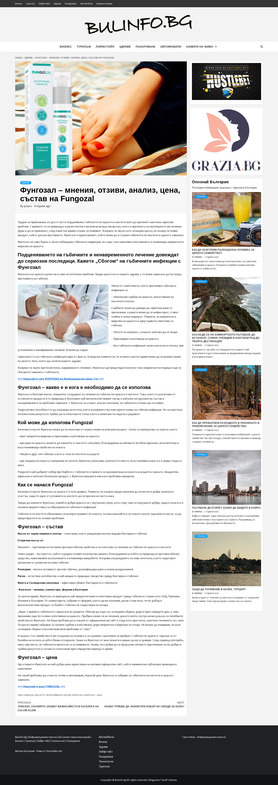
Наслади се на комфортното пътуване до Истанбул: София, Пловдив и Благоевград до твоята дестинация (225, 338)
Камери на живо (104, 3)
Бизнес (18, 3)
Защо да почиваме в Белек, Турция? (219, 589)
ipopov (28, 206)
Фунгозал (77, 695)
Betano (19, 751)
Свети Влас (188, 737)
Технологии (106, 761)
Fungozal (29, 695)
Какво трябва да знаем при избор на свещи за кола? (144, 704)
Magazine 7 (155, 779)
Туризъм (30, 3)
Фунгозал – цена (93, 695)
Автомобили (86, 3)
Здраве (57, 3)
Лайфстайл (44, 3)
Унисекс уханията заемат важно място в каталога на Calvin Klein (58, 706)
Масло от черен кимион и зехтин (53, 695)
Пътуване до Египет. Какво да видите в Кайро (226, 507)
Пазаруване (71, 3)
